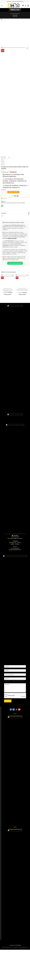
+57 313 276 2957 (15, 536)
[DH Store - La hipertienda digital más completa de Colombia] (14, 5)
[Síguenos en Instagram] (13, 709)
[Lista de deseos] (23, 5)
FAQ (27, 947)
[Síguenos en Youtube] (19, 709)
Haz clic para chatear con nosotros (15, 538)
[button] (1, 5)
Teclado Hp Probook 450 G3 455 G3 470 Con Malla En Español (22, 290)
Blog (11, 947)
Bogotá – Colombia (15, 544)
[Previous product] (16, 16)
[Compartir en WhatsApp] (2, 206)
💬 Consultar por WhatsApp (15, 263)
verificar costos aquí (11, 238)
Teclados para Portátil (15, 13)
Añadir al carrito (13, 192)
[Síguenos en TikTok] (16, 709)
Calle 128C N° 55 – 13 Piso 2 (15, 542)
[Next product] (14, 16)
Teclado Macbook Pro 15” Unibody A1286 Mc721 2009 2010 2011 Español (8, 290)
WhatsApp (15, 535)
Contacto (15, 947)
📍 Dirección (15, 541)
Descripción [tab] (3, 213)
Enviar (8, 701)
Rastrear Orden (22, 947)
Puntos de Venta (5, 947)
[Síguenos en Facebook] (10, 709)
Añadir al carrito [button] (8, 294)
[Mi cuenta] (25, 5)
